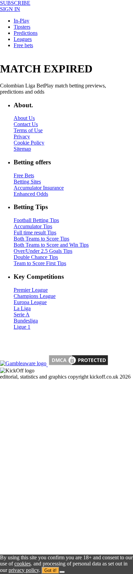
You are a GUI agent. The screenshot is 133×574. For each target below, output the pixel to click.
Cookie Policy (29, 143)
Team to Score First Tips (40, 263)
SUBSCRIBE (15, 3)
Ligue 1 (22, 327)
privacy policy (24, 570)
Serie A (22, 314)
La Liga (22, 308)
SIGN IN (10, 9)
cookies (22, 563)
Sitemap (22, 149)
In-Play (21, 21)
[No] (62, 572)
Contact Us (26, 124)
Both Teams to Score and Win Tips (51, 245)
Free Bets (24, 175)
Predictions (26, 33)
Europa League (30, 302)
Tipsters (22, 27)
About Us (24, 118)
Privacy (22, 136)
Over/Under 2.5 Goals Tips (43, 251)
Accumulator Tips (33, 226)
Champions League (35, 296)
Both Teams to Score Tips (41, 239)
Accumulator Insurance (39, 188)
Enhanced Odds (31, 194)
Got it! (50, 570)
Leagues (23, 39)
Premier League (31, 290)
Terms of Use (28, 130)
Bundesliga (26, 321)
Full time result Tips (35, 232)
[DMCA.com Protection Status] (77, 364)
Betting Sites (27, 181)
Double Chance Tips (36, 257)
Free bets (23, 45)
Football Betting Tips (36, 220)
